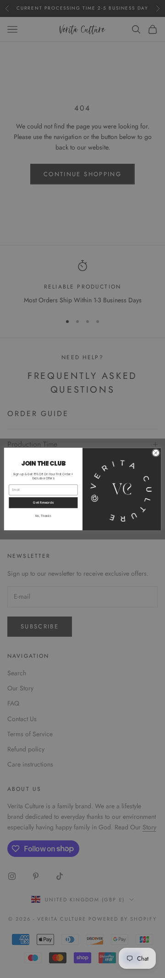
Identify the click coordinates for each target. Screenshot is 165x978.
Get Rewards (43, 502)
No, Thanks (43, 516)
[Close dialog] (155, 453)
